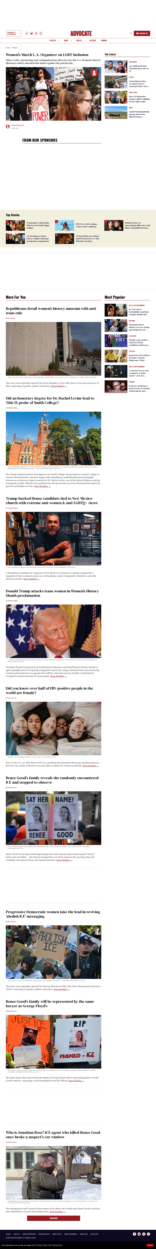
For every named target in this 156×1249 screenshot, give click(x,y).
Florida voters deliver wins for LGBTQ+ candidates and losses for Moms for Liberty (138, 344)
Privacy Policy (42, 1245)
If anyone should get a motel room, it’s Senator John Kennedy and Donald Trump (139, 390)
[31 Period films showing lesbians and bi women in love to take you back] (64, 238)
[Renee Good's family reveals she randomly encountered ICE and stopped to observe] (53, 818)
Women (14, 48)
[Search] (131, 33)
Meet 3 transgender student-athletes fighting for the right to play (139, 99)
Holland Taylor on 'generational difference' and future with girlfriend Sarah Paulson (137, 226)
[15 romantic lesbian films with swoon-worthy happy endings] (15, 225)
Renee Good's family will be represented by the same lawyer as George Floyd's (50, 1003)
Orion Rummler (11, 318)
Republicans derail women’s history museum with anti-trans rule (51, 311)
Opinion (104, 40)
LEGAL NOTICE (94, 1234)
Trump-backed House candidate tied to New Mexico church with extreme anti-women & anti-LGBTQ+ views (52, 500)
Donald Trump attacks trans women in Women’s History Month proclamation (52, 593)
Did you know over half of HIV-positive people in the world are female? (49, 690)
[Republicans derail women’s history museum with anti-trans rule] (53, 349)
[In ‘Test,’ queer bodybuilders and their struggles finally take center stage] (116, 310)
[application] (53, 94)
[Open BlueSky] (31, 33)
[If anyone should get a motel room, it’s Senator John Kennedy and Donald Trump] (116, 386)
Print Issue (133, 93)
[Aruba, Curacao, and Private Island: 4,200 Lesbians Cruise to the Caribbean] (64, 225)
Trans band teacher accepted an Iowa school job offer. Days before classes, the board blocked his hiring (138, 87)
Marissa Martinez (12, 921)
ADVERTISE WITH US (44, 1234)
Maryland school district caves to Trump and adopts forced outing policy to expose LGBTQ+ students (139, 329)
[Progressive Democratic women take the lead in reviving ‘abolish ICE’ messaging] (53, 952)
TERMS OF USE (84, 1234)
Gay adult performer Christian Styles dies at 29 (139, 68)
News (66, 40)
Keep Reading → (59, 386)
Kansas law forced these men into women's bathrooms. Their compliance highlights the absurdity (139, 360)
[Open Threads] (36, 33)
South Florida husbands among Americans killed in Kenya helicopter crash (139, 115)
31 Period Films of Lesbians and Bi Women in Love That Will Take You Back (87, 238)
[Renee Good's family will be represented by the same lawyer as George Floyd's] (53, 1042)
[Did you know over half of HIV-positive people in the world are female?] (53, 728)
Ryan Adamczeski (12, 787)
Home (8, 48)
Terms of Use (57, 1245)
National (132, 321)
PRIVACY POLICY (57, 1234)
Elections (132, 336)
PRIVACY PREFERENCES (70, 1234)
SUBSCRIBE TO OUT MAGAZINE (11, 33)
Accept (150, 1245)
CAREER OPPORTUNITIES (29, 1234)
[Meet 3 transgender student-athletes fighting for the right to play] (116, 97)
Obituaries (133, 62)
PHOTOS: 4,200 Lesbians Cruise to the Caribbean (86, 225)
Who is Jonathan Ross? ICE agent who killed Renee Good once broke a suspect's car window (53, 1134)
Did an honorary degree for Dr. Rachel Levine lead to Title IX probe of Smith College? (50, 400)
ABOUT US (17, 1234)
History (93, 40)
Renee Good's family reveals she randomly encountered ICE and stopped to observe (52, 780)
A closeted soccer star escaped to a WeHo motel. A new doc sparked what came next (139, 375)
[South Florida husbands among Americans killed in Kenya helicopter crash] (116, 112)
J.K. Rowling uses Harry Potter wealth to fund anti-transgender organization (38, 238)
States (131, 77)
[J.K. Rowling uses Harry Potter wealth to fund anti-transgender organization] (15, 238)
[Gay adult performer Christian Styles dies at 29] (116, 66)
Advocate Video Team (18, 125)
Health (79, 40)
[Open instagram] (41, 33)
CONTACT (8, 1234)
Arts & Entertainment (137, 305)
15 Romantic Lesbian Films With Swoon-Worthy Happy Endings (38, 225)
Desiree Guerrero (12, 698)
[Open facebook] (27, 33)
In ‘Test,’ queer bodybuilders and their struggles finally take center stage (139, 313)
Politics (53, 40)
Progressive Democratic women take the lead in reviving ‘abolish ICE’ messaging (53, 914)
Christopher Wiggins (13, 408)
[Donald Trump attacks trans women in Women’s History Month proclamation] (53, 631)
